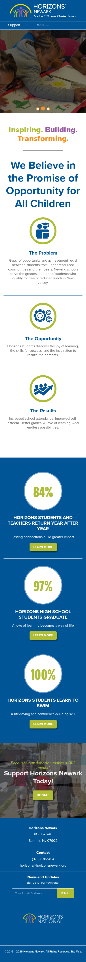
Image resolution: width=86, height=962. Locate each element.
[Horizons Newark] (43, 10)
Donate (43, 795)
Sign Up (65, 893)
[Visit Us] (43, 919)
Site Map (76, 951)
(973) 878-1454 (43, 859)
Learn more (43, 547)
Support (14, 25)
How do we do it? (43, 79)
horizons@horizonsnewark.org (43, 865)
